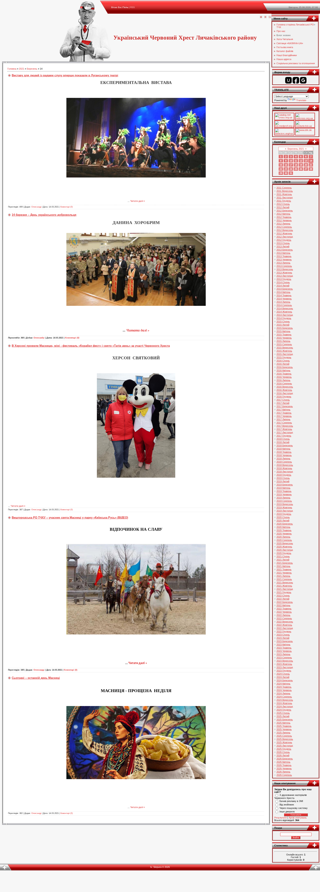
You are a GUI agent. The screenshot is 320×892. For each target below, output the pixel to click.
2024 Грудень (283, 709)
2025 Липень (283, 732)
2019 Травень (283, 491)
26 (301, 169)
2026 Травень (283, 765)
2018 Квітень (283, 448)
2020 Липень (283, 537)
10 (291, 160)
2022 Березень (284, 602)
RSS (132, 7)
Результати (280, 817)
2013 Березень (284, 249)
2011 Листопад (284, 197)
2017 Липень (283, 419)
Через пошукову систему (294, 808)
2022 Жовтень (284, 625)
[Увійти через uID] (288, 80)
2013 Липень (283, 262)
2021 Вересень (284, 582)
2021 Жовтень (284, 585)
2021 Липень (283, 576)
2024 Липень (283, 693)
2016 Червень (284, 377)
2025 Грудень (283, 749)
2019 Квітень (283, 488)
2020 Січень (283, 517)
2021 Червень (284, 572)
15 (281, 165)
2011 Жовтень (284, 194)
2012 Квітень (283, 214)
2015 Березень (284, 328)
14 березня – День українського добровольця (44, 214)
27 (306, 169)
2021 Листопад (284, 589)
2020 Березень (284, 523)
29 (281, 173)
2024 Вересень (284, 700)
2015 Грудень (283, 357)
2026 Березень (284, 758)
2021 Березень (284, 563)
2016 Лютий (282, 364)
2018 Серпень (284, 461)
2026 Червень (284, 768)
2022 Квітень (283, 605)
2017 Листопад (284, 432)
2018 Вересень (284, 465)
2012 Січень (283, 204)
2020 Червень (284, 533)
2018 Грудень (283, 475)
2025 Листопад (284, 745)
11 (296, 160)
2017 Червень (284, 416)
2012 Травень (283, 217)
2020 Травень (283, 530)
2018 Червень (284, 455)
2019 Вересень (284, 504)
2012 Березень (284, 210)
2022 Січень (283, 595)
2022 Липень (283, 615)
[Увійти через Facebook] (296, 80)
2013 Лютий (282, 246)
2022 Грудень (283, 631)
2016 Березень (284, 367)
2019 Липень (283, 497)
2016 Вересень (284, 386)
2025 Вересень (284, 739)
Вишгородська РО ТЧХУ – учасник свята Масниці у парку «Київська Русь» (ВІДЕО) (70, 517)
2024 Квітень (283, 683)
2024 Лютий (282, 677)
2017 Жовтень (284, 429)
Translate (301, 100)
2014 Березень (284, 289)
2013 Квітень (283, 253)
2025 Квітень (283, 722)
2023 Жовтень (284, 664)
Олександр (36, 207)
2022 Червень (284, 612)
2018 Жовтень (284, 468)
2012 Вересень (284, 230)
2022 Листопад (284, 628)
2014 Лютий (282, 285)
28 (311, 169)
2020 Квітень (283, 527)
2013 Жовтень (284, 272)
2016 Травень (283, 373)
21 (311, 165)
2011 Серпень (284, 187)
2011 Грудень (283, 200)
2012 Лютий (282, 207)
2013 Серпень (284, 266)
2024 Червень (284, 690)
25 (296, 169)
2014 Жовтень (284, 311)
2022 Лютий (282, 598)
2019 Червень (284, 494)
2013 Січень (283, 243)
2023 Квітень (283, 644)
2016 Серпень (284, 383)
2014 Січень (283, 282)
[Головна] (261, 17)
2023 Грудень (283, 670)
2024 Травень (283, 687)
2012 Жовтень (284, 233)
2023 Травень (283, 647)
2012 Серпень (284, 227)
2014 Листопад (284, 315)
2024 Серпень (284, 696)
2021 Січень (283, 556)
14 (311, 160)
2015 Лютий (282, 324)
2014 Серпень (284, 305)
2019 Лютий (282, 481)
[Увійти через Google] (303, 80)
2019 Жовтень (284, 507)
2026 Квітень (283, 762)
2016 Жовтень (284, 390)
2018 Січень (283, 439)
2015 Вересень (284, 347)
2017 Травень (283, 413)
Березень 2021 (296, 148)
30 (286, 173)
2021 (21, 68)
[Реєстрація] (265, 17)
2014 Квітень (283, 292)
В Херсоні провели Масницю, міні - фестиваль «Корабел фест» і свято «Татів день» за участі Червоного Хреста (91, 345)
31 (291, 173)
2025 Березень (284, 719)
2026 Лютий (282, 755)
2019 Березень (284, 484)
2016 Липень (283, 380)
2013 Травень (283, 256)
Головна (11, 68)
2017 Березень (284, 406)
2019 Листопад (284, 510)
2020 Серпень (284, 540)
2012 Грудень (283, 240)
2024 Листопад (284, 706)
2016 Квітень (283, 370)
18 (296, 165)
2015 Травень (283, 334)
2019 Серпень (284, 501)
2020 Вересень (284, 543)
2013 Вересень (284, 269)
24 (291, 169)
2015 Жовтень (284, 351)
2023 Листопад (284, 667)
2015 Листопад (284, 354)
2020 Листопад (284, 550)
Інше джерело (287, 811)
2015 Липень (283, 341)
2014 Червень (284, 298)
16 (286, 165)
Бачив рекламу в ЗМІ (291, 801)
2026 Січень (283, 752)
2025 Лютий (282, 716)
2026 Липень (283, 771)
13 (306, 160)
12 (301, 160)
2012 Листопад (284, 236)
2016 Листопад (284, 393)
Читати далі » (137, 201)
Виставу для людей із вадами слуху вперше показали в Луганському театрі (65, 75)
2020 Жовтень (284, 546)
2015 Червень (284, 337)
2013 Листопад (284, 275)
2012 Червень (284, 220)
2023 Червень (284, 651)
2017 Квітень (283, 409)
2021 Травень (283, 569)
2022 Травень (283, 608)
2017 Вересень (284, 426)
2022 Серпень (284, 618)
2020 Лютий (282, 520)
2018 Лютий (282, 442)
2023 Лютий (282, 638)
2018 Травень (283, 452)
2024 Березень (284, 680)
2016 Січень (283, 360)
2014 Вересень (284, 308)
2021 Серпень (284, 579)
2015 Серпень (284, 344)
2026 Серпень (284, 775)
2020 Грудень (283, 553)
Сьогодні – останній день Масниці (36, 677)
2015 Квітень (283, 331)
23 (286, 169)
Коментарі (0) (67, 207)
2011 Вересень (284, 191)
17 (291, 165)
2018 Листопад (284, 471)
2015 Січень (283, 321)
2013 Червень (284, 259)
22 (281, 169)
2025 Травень (283, 726)
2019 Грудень (283, 514)
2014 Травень (283, 295)
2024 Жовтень (284, 703)
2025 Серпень (284, 736)
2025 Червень (284, 729)
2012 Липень (283, 223)
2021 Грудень (283, 592)
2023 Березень (284, 641)
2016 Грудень (283, 396)
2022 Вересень (284, 621)
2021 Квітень (283, 566)
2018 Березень (284, 445)
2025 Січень (283, 713)
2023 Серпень (284, 657)
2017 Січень (283, 399)
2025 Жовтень (284, 742)
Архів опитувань (298, 817)
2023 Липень (283, 654)
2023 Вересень (284, 660)
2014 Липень (283, 302)
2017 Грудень (283, 435)
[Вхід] (270, 17)
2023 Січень (283, 634)
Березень (32, 68)
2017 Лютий (282, 403)
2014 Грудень (283, 318)
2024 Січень (283, 674)
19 (301, 165)
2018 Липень (283, 458)
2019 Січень (283, 478)
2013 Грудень (283, 279)
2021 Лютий (282, 559)
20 (306, 165)
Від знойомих (287, 804)
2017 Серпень (284, 422)
